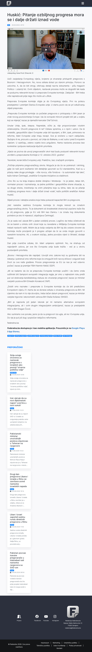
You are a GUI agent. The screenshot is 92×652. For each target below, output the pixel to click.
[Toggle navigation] (82, 3)
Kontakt (59, 648)
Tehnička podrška (43, 645)
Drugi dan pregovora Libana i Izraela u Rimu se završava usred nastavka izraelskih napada (19, 480)
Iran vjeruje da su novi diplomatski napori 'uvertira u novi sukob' (18, 402)
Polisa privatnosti (75, 645)
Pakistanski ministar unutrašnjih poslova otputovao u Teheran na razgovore (19, 439)
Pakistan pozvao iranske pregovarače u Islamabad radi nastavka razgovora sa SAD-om (18, 560)
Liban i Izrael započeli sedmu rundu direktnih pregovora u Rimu (18, 518)
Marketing (57, 643)
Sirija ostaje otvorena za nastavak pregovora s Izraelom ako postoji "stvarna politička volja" (17, 362)
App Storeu (13, 331)
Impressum (45, 643)
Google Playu (78, 328)
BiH (9, 25)
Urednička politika (71, 643)
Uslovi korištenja (59, 645)
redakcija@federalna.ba (73, 628)
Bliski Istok (13, 372)
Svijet (12, 408)
